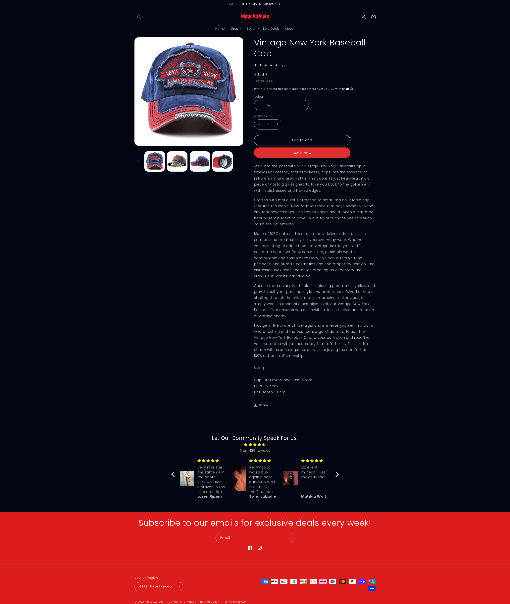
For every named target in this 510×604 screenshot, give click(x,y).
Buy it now (302, 152)
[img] (255, 445)
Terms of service (234, 601)
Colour (259, 96)
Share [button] (263, 405)
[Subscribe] (289, 538)
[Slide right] (238, 161)
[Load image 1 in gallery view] (154, 161)
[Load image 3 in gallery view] (200, 161)
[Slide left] (138, 161)
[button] (139, 17)
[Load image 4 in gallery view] (222, 161)
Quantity (260, 116)
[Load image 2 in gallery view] (177, 161)
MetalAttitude (155, 601)
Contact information (182, 601)
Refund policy (209, 601)
